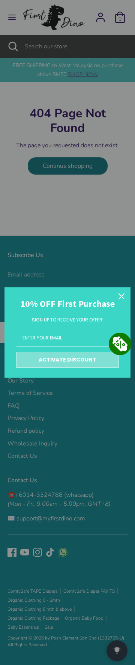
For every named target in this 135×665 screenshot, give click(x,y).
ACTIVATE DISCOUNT (67, 359)
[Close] (121, 296)
